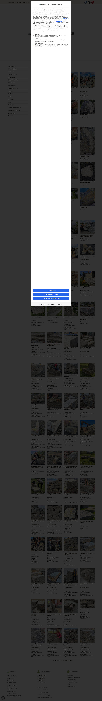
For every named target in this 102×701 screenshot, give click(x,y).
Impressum (60, 304)
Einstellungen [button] (59, 21)
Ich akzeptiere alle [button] (51, 290)
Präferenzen (42, 304)
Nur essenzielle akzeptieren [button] (51, 294)
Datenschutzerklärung (64, 18)
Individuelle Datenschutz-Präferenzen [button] (51, 298)
